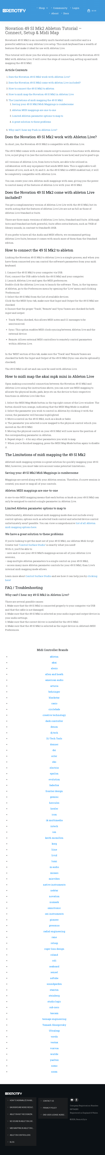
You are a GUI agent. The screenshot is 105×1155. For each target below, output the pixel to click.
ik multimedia (54, 820)
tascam (54, 1013)
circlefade (54, 709)
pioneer (54, 919)
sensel (54, 972)
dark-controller (54, 721)
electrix (54, 767)
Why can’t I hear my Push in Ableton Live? (33, 129)
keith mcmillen (54, 837)
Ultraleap (54, 1030)
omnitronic (54, 908)
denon (54, 726)
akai (54, 662)
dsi (54, 750)
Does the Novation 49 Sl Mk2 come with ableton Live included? (45, 82)
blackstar (54, 697)
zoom (54, 1071)
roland (54, 954)
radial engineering (54, 931)
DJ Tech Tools (54, 738)
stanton (54, 989)
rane (54, 937)
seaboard (54, 966)
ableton (54, 656)
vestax (54, 1042)
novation (54, 896)
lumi (54, 861)
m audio (54, 867)
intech (54, 826)
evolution (54, 779)
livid (54, 855)
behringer (54, 691)
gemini (54, 796)
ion (54, 831)
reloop (54, 943)
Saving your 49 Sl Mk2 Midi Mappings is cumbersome (43, 104)
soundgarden (54, 983)
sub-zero (54, 1007)
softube (54, 978)
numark (54, 902)
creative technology (54, 715)
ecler (54, 756)
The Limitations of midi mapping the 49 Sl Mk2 (36, 100)
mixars (54, 872)
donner (54, 744)
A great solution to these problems (31, 121)
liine (54, 849)
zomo (54, 1065)
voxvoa (54, 1048)
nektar (54, 890)
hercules (54, 802)
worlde (54, 1054)
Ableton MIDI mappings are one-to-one (34, 110)
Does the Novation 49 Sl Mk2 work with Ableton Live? (39, 76)
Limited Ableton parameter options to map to (37, 115)
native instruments (54, 884)
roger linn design (54, 948)
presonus (54, 925)
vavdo (54, 1036)
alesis (54, 668)
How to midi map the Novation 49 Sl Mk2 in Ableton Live (41, 94)
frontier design (54, 791)
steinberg (54, 995)
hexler (54, 808)
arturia (54, 685)
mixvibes (54, 878)
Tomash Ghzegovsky (54, 1024)
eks (54, 761)
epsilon (54, 773)
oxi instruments (54, 913)
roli (54, 960)
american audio (54, 680)
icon (54, 814)
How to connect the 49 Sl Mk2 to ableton (31, 88)
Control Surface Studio (32, 544)
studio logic (54, 1001)
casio (54, 703)
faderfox (54, 785)
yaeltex (54, 1059)
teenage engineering (54, 1019)
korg (54, 843)
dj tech (54, 732)
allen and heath (54, 674)
